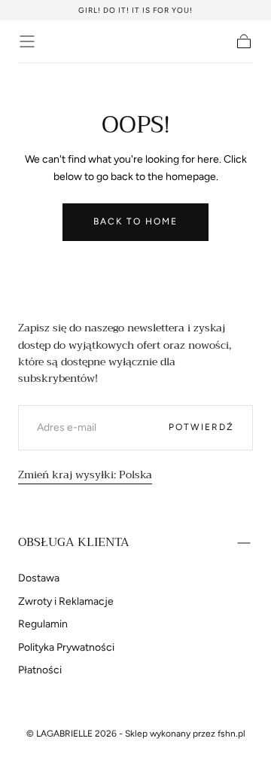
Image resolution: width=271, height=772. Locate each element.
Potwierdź (201, 427)
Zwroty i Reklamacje (66, 601)
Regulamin (43, 624)
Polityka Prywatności (66, 647)
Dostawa (38, 578)
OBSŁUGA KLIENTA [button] (73, 542)
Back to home (135, 221)
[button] (27, 41)
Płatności (40, 670)
